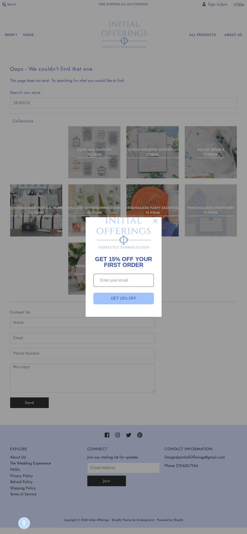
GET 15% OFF (123, 298)
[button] (24, 523)
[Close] (155, 221)
